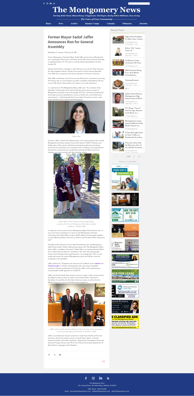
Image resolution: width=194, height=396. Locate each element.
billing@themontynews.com (101, 391)
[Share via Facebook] (49, 355)
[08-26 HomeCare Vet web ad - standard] (128, 276)
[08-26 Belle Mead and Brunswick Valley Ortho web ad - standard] (128, 199)
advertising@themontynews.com (80, 391)
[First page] (116, 156)
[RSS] (54, 3)
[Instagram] (47, 3)
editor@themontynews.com (120, 391)
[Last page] (139, 156)
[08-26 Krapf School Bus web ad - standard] (128, 291)
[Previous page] (122, 156)
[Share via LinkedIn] (60, 355)
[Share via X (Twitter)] (54, 355)
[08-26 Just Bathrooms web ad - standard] (128, 246)
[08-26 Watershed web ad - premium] (128, 177)
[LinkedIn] (51, 3)
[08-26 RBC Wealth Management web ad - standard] (128, 230)
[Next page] (134, 156)
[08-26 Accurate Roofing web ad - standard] (128, 215)
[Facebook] (44, 3)
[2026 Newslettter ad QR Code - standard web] (128, 322)
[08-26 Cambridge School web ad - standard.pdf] (128, 306)
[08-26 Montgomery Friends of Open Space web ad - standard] (128, 261)
